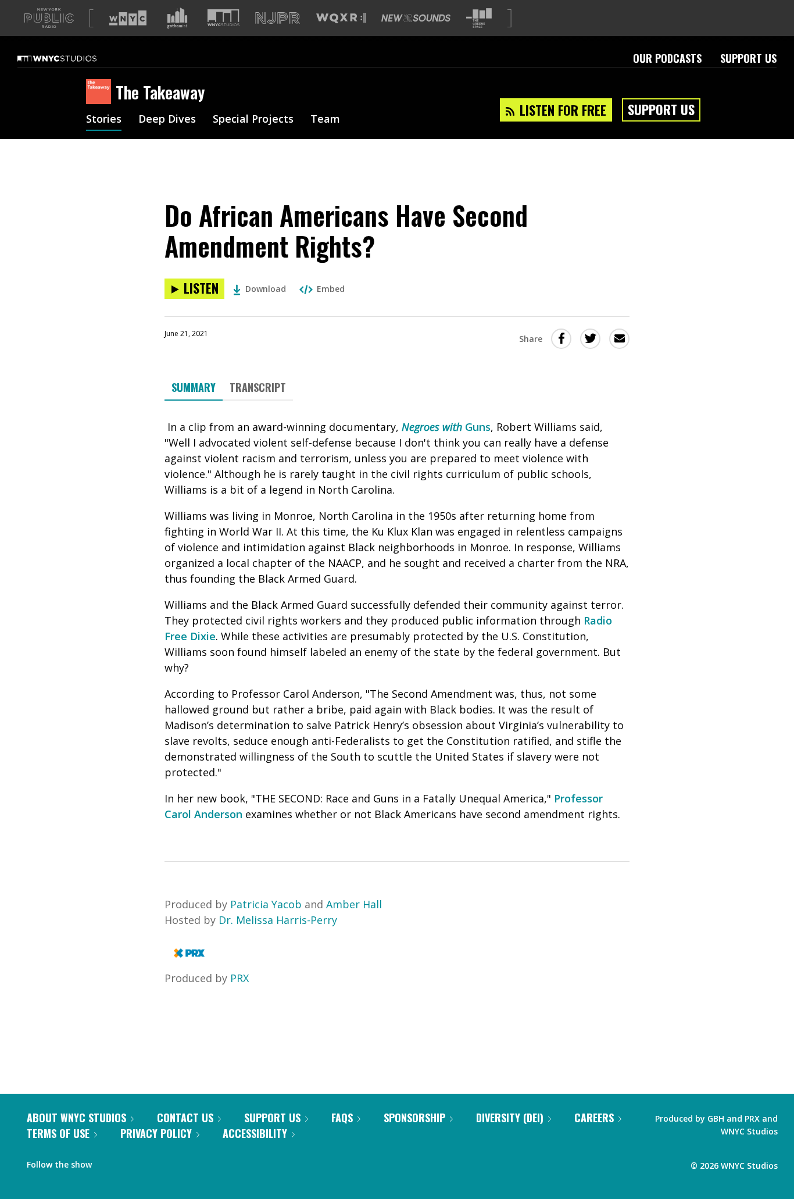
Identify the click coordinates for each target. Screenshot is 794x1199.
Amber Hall (354, 904)
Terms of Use (58, 1133)
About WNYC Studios (76, 1117)
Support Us (748, 58)
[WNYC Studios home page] (71, 58)
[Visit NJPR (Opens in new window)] (277, 18)
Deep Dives (167, 120)
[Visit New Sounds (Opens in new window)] (415, 18)
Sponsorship (414, 1117)
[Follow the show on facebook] (108, 1162)
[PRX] (189, 957)
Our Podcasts (667, 58)
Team (325, 120)
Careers (594, 1117)
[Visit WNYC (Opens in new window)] (127, 18)
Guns (476, 427)
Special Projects (253, 120)
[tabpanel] (397, 620)
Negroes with (432, 427)
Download (265, 288)
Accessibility (255, 1133)
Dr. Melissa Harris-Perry (278, 920)
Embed (331, 288)
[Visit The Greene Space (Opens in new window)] (479, 18)
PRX (239, 978)
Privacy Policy (156, 1133)
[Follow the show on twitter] (131, 1162)
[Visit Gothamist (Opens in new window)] (177, 18)
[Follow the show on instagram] (153, 1162)
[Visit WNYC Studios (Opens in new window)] (223, 17)
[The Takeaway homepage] (101, 92)
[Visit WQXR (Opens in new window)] (341, 18)
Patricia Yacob (267, 904)
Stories (103, 120)
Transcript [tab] (258, 387)
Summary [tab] (193, 387)
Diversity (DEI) (509, 1117)
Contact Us (185, 1117)
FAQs (342, 1117)
